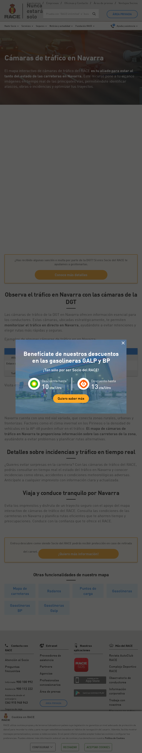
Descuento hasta (54, 381)
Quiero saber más (71, 398)
